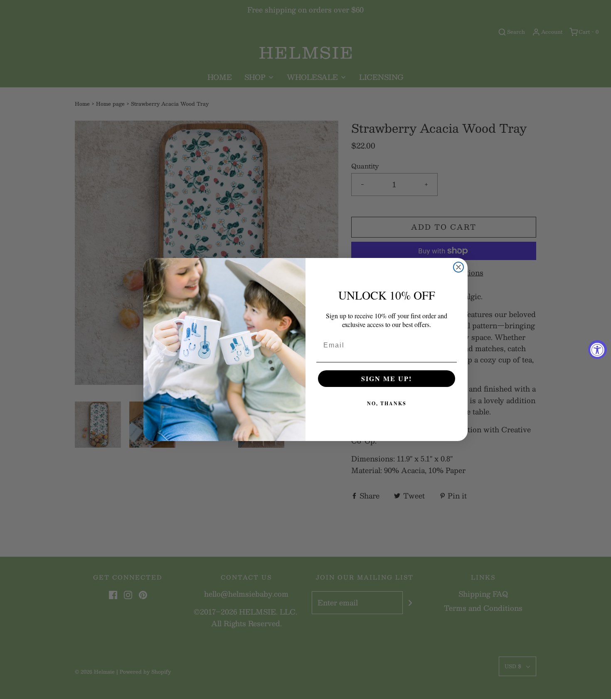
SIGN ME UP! (386, 378)
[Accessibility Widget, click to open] (597, 349)
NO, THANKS (387, 403)
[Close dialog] (458, 267)
